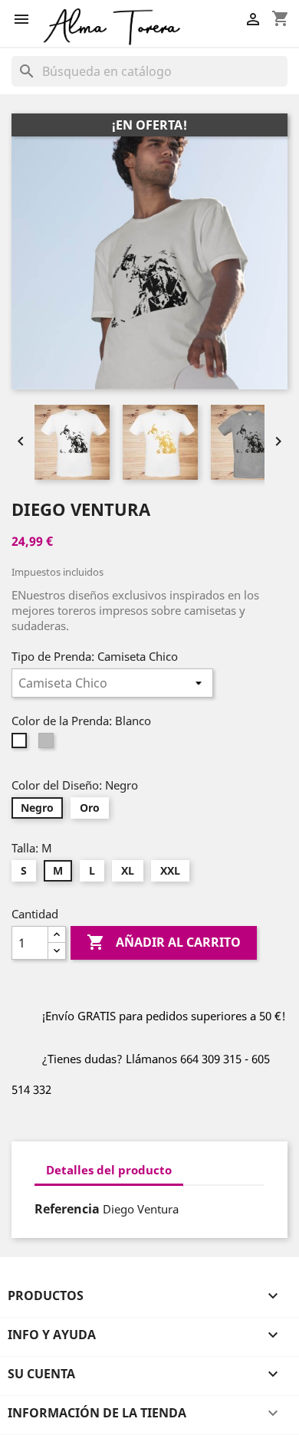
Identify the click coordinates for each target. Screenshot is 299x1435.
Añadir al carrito (164, 942)
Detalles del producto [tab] (109, 1169)
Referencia (67, 1209)
